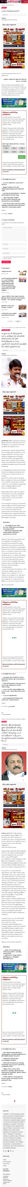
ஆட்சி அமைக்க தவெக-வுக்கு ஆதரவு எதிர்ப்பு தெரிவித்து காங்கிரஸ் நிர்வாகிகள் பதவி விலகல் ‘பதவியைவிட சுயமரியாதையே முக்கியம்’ (13, 205)
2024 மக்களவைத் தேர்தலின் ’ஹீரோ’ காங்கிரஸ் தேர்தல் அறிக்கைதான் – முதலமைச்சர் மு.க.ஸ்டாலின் (13, 532)
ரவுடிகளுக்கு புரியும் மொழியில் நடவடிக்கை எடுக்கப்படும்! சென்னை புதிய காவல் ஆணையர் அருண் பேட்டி (13, 679)
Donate (22, 156)
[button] (3, 2)
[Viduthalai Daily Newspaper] (14, 1)
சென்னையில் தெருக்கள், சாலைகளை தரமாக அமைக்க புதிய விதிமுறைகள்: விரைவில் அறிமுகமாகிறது (13, 685)
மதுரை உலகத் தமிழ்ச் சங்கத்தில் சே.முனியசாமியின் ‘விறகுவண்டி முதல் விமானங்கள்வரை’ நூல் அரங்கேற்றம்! (11, 199)
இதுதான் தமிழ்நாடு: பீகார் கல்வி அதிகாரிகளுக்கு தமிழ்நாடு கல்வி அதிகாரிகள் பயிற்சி (13, 188)
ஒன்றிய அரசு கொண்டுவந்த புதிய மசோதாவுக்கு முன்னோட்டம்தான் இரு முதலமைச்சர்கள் (12, 951)
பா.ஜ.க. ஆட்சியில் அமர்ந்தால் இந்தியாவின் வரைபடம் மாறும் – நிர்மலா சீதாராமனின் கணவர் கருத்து (13, 691)
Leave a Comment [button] (6, 714)
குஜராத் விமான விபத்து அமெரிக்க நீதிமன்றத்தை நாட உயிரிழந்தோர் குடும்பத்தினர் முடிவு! (12, 956)
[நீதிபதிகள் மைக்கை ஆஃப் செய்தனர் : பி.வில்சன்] (22, 307)
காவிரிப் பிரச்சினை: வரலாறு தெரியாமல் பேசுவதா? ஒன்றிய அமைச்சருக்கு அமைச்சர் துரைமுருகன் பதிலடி (12, 1078)
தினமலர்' (10, 213)
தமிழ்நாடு (4, 7)
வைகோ (10, 1086)
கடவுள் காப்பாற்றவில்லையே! (10, 695)
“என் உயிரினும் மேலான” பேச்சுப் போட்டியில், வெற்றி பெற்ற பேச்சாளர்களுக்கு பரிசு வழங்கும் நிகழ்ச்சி (13, 527)
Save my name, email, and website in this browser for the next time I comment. (14, 257)
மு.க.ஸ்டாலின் (11, 706)
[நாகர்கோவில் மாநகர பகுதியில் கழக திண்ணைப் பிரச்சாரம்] (22, 315)
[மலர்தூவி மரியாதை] (22, 272)
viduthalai (4, 18)
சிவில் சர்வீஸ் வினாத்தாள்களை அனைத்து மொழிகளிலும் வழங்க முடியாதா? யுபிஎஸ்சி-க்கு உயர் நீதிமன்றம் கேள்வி (13, 1064)
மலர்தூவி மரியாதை (6, 271)
